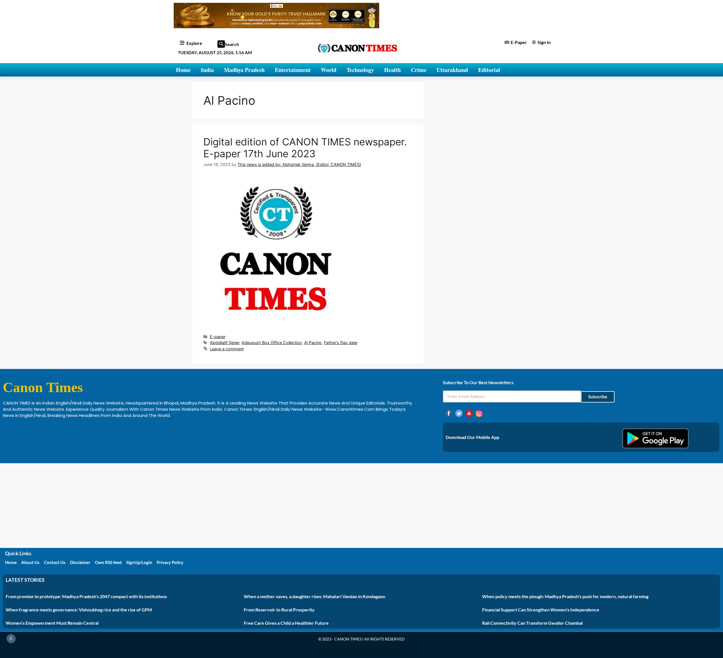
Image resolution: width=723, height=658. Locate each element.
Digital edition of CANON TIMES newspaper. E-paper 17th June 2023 (305, 147)
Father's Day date (340, 342)
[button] (221, 44)
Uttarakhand (452, 70)
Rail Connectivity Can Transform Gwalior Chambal (532, 623)
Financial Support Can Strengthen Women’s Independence (540, 609)
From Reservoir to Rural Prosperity (279, 609)
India (207, 70)
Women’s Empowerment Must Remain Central (52, 623)
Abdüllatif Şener (224, 342)
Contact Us (55, 562)
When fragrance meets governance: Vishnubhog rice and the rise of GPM (79, 609)
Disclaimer (80, 562)
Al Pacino (313, 342)
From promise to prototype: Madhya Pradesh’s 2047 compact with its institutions (86, 596)
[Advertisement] (361, 505)
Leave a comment (227, 348)
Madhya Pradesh (244, 70)
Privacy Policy (170, 562)
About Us (30, 562)
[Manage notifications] (11, 638)
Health (392, 70)
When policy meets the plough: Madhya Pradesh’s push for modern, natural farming (565, 596)
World (328, 70)
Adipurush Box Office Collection (271, 342)
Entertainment (293, 70)
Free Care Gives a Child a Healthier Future (286, 623)
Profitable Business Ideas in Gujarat (40, 427)
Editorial (489, 70)
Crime (418, 70)
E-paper (217, 336)
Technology (360, 70)
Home (183, 70)
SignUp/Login (139, 562)
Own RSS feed (108, 562)
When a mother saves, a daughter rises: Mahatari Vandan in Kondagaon (314, 596)
